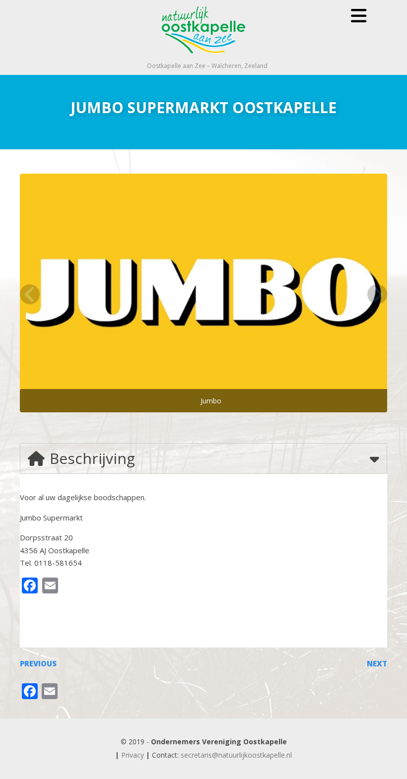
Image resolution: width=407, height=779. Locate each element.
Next (377, 663)
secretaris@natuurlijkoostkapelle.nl (236, 755)
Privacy (132, 755)
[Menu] (359, 15)
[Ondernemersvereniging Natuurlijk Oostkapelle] (203, 57)
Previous (38, 663)
